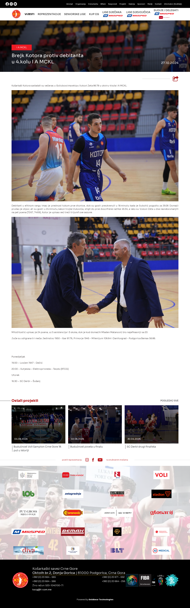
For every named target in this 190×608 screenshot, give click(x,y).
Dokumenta (93, 4)
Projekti (122, 4)
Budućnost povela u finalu (86, 446)
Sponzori (141, 4)
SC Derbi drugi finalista (141, 446)
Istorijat (69, 4)
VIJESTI (29, 14)
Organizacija (80, 4)
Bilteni (103, 4)
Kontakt (158, 4)
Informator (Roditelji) (173, 4)
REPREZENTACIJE (49, 14)
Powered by (95, 599)
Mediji (150, 4)
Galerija (132, 4)
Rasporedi (112, 4)
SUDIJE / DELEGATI (166, 10)
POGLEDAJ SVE (169, 400)
